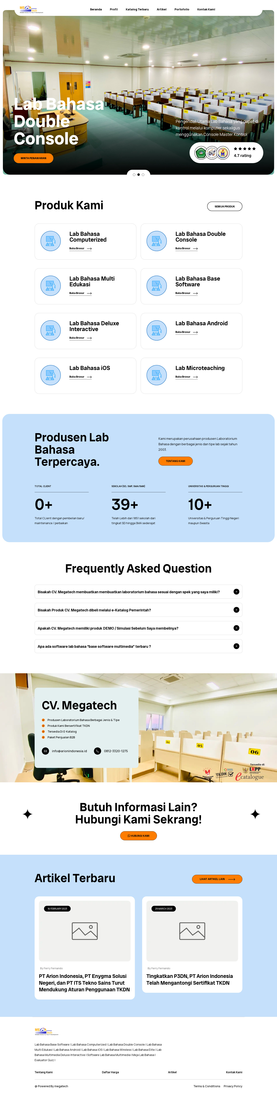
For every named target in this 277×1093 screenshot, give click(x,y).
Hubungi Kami (140, 835)
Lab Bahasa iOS (89, 368)
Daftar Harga (110, 1072)
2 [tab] (138, 175)
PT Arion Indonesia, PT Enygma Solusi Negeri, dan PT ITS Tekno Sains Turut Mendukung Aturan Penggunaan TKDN (84, 983)
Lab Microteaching (200, 368)
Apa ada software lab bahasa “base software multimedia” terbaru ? (94, 646)
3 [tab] (143, 174)
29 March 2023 (163, 908)
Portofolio (182, 9)
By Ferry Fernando (51, 968)
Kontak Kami (206, 9)
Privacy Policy (233, 1086)
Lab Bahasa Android (201, 323)
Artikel (161, 9)
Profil (114, 9)
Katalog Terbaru (137, 9)
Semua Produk (225, 206)
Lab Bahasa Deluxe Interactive (94, 326)
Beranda (96, 9)
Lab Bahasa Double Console (200, 236)
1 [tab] (134, 175)
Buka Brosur (77, 248)
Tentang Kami (175, 461)
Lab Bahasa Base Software (197, 281)
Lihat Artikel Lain (212, 879)
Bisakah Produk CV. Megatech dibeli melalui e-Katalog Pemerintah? (94, 610)
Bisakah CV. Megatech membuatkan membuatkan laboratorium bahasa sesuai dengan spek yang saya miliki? (129, 591)
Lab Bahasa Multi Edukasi (92, 281)
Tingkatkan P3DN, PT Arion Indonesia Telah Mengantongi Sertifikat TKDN (189, 979)
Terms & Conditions (206, 1086)
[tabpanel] (138, 83)
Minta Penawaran (33, 141)
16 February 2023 (57, 908)
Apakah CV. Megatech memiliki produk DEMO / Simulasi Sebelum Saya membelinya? (108, 628)
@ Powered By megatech (51, 1086)
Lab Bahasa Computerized (88, 236)
